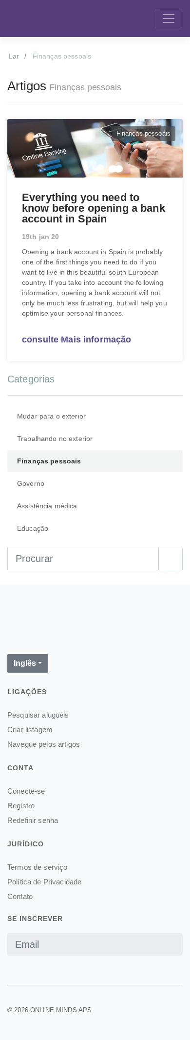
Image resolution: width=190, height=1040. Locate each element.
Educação (32, 528)
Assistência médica (47, 506)
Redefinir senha (32, 820)
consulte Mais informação (76, 339)
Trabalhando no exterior (55, 438)
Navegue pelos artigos (43, 744)
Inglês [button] (25, 663)
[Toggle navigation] (168, 18)
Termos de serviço (37, 867)
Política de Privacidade (44, 882)
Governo (30, 483)
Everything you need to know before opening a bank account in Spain (93, 208)
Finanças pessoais (49, 461)
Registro (21, 805)
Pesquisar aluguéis (38, 715)
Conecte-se (26, 791)
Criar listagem (30, 729)
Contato (20, 896)
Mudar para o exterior (51, 416)
